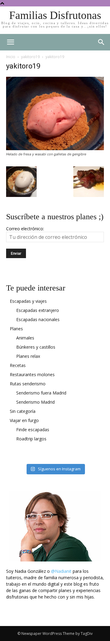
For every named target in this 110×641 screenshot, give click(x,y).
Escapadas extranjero (37, 310)
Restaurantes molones (32, 374)
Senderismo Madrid (35, 402)
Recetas (18, 365)
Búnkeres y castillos (35, 347)
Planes (16, 329)
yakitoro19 (30, 56)
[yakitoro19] (55, 148)
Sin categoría (22, 411)
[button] (101, 42)
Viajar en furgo (24, 420)
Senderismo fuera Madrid (41, 393)
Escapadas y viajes (28, 301)
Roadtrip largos (31, 439)
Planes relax (28, 356)
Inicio (10, 56)
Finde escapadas (32, 429)
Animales (25, 338)
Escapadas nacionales (38, 319)
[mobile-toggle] (10, 42)
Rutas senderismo (28, 384)
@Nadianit (61, 571)
